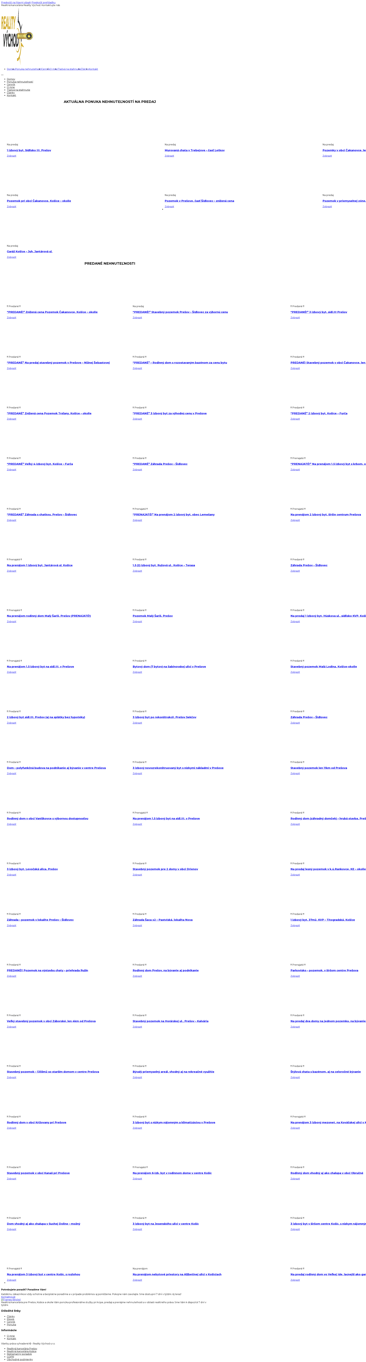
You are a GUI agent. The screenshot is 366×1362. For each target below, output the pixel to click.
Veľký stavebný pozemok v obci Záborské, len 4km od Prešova (51, 1021)
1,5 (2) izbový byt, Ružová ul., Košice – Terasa (164, 565)
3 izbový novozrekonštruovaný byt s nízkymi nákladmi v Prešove (178, 768)
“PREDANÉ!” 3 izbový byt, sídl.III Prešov (319, 312)
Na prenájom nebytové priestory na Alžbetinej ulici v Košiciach (177, 1274)
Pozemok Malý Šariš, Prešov (153, 615)
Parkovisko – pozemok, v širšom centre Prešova (324, 970)
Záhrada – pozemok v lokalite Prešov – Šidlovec (40, 919)
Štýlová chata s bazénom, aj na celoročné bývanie (326, 1071)
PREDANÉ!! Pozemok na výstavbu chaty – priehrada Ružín (47, 970)
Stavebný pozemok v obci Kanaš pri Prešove (38, 1173)
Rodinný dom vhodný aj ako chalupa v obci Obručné (327, 1173)
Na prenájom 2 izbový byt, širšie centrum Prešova (326, 514)
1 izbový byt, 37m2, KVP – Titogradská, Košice (323, 919)
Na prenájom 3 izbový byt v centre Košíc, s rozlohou (43, 1274)
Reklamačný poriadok (19, 1354)
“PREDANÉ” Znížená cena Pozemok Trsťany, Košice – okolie (49, 413)
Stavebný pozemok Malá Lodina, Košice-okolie (324, 666)
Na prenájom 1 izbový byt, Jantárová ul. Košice (40, 565)
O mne (54, 69)
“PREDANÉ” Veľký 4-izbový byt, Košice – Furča (40, 464)
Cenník (45, 69)
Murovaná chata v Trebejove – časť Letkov (195, 150)
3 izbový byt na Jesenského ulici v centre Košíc (166, 1223)
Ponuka (11, 1324)
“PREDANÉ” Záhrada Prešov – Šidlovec (160, 464)
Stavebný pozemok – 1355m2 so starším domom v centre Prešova (53, 1071)
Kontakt (93, 69)
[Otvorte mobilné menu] (2, 74)
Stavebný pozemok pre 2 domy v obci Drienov (165, 869)
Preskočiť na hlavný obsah (16, 2)
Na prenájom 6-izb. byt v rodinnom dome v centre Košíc (172, 1173)
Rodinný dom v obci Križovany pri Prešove (36, 1122)
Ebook (10, 1319)
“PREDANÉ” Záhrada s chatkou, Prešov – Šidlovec (42, 514)
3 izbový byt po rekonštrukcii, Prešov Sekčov (164, 717)
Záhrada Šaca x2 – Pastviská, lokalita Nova (163, 919)
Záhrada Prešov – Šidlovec (309, 565)
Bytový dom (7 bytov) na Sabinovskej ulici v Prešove (169, 666)
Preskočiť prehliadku (44, 2)
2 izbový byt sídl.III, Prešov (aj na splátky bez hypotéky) (46, 717)
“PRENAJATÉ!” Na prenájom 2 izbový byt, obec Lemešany (174, 514)
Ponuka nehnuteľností (28, 69)
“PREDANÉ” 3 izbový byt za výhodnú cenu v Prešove (170, 413)
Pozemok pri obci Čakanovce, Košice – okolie (39, 200)
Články (85, 69)
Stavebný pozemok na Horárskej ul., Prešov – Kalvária (170, 1021)
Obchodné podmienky (20, 1359)
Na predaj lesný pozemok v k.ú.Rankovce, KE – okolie (328, 869)
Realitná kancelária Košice (21, 1351)
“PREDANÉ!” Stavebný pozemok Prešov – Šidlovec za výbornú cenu (180, 312)
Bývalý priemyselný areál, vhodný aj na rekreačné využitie (173, 1071)
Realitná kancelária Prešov (22, 1348)
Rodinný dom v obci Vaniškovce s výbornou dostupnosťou (47, 818)
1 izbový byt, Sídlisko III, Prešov (29, 150)
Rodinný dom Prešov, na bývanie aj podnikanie (166, 970)
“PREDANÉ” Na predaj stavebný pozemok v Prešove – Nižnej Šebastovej (58, 362)
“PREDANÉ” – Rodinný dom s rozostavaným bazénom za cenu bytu (180, 362)
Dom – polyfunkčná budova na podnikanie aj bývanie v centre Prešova (56, 768)
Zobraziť (11, 155)
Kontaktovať (8, 1297)
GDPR (10, 1356)
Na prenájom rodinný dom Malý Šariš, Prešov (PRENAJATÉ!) (49, 615)
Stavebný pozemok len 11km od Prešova (319, 768)
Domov (11, 69)
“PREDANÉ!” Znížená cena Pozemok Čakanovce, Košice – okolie (52, 312)
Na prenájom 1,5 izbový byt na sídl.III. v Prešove (40, 666)
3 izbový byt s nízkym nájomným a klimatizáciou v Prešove (174, 1122)
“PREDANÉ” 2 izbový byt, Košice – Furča (319, 413)
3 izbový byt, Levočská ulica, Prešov (32, 869)
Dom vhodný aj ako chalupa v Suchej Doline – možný (43, 1223)
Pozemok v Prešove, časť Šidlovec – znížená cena (199, 200)
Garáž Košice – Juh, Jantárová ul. (29, 251)
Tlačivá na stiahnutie (69, 69)
